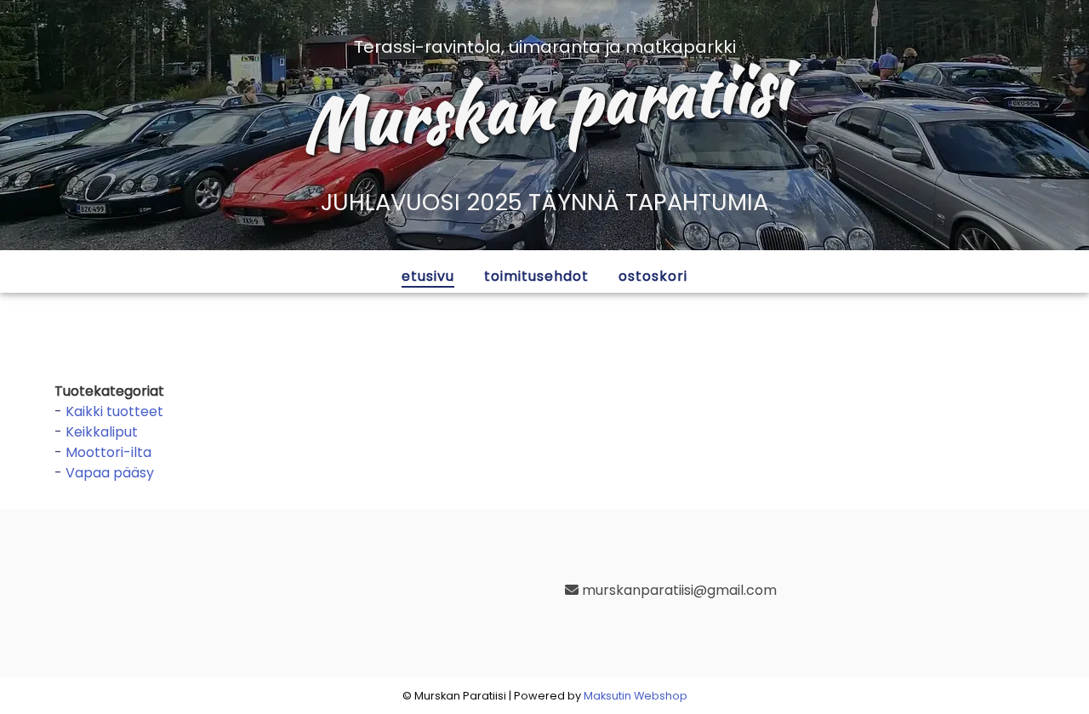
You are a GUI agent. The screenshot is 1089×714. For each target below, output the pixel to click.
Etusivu (428, 276)
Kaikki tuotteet (114, 411)
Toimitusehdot (536, 276)
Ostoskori (653, 276)
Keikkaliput (102, 432)
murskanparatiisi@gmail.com (678, 590)
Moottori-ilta (108, 452)
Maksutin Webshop (635, 695)
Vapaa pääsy (110, 473)
